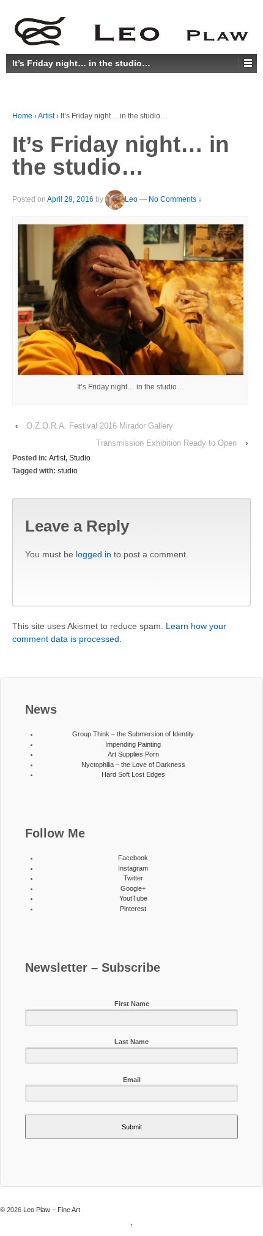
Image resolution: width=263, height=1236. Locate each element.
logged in (93, 554)
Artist (46, 116)
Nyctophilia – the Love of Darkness (133, 764)
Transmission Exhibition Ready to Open (166, 443)
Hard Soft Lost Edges (133, 774)
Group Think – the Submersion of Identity (133, 734)
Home (22, 116)
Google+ (133, 888)
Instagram (133, 868)
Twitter (133, 878)
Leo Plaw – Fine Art (50, 1209)
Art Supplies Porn (133, 754)
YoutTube (133, 898)
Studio (80, 458)
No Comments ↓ (175, 199)
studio (67, 471)
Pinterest (133, 908)
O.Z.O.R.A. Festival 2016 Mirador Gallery (99, 425)
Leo (131, 199)
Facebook (133, 857)
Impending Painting (133, 744)
